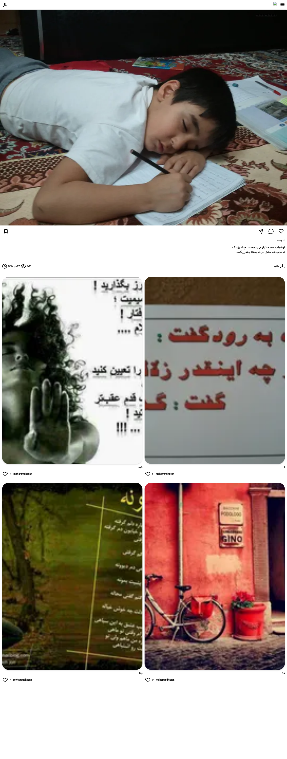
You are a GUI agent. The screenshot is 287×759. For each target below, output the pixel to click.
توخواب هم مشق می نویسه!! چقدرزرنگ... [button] (260, 252)
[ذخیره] (5, 231)
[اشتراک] (260, 231)
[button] (282, 4)
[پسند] (281, 231)
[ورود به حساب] (5, 5)
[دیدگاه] (271, 231)
